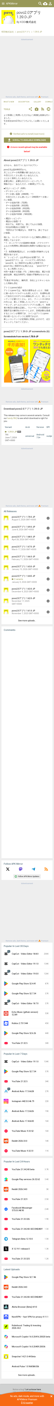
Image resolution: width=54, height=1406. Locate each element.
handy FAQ (12, 418)
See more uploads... (27, 620)
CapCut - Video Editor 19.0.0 (25, 973)
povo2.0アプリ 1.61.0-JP (23, 610)
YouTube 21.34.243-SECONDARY (27, 1229)
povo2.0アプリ (23, 32)
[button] (30, 109)
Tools (7, 109)
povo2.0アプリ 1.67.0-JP (23, 546)
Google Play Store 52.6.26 (24, 1033)
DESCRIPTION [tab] (23, 102)
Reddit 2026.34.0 (19, 1189)
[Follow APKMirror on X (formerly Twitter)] (8, 870)
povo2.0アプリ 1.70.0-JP (23, 517)
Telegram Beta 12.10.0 (22, 1239)
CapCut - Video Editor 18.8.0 (25, 954)
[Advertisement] (27, 68)
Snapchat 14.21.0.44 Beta (24, 1356)
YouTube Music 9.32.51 (23, 1151)
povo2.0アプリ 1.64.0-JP (23, 576)
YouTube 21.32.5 (19, 1043)
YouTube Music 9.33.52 (23, 1131)
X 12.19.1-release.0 (21, 1249)
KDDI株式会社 (28, 21)
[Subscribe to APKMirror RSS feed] (46, 870)
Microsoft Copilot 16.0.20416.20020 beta (31, 1336)
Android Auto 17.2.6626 (23, 1111)
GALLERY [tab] (37, 102)
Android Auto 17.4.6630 (23, 1121)
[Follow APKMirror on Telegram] (33, 870)
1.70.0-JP (33, 336)
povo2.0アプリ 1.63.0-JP (23, 589)
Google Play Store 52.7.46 (24, 1277)
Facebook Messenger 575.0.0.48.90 (22, 1209)
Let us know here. (33, 1389)
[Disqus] (27, 745)
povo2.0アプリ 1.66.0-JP (23, 556)
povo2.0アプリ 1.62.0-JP (23, 598)
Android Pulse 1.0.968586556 (25, 1366)
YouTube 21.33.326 (21, 1219)
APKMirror (12, 3)
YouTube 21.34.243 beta (23, 1169)
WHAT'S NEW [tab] (9, 102)
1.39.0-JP (12, 432)
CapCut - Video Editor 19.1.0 (25, 963)
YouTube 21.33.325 (21, 1258)
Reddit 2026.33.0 (19, 1141)
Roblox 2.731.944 (20, 1023)
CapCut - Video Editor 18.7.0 (25, 1003)
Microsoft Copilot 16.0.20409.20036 (28, 1346)
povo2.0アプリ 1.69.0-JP (23, 527)
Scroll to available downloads (29, 140)
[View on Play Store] (36, 109)
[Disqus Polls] (27, 670)
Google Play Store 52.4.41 (24, 983)
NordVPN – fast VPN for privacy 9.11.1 (30, 1317)
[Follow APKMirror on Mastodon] (20, 870)
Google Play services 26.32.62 (26, 1179)
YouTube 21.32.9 (19, 1199)
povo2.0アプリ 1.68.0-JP (23, 536)
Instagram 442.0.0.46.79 (23, 1101)
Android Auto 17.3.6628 (23, 1091)
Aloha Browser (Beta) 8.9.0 (24, 1307)
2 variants (18, 579)
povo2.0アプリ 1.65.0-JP (23, 566)
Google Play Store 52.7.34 (24, 993)
